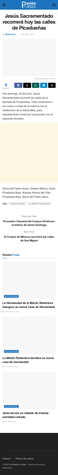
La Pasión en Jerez (17, 464)
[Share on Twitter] (27, 85)
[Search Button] (54, 5)
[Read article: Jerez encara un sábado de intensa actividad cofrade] (29, 390)
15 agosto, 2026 (11, 312)
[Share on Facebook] (18, 85)
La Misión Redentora (39, 203)
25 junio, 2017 (28, 34)
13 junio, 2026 (10, 421)
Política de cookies (25, 458)
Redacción (10, 34)
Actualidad (11, 296)
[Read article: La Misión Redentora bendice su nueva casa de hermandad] (29, 335)
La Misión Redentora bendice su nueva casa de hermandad (28, 360)
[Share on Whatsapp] (35, 85)
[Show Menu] (3, 5)
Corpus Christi (17, 203)
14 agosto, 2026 (11, 366)
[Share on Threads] (52, 85)
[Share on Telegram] (44, 85)
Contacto (6, 458)
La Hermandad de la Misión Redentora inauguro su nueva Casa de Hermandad (28, 305)
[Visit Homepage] (29, 5)
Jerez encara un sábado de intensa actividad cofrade (25, 415)
